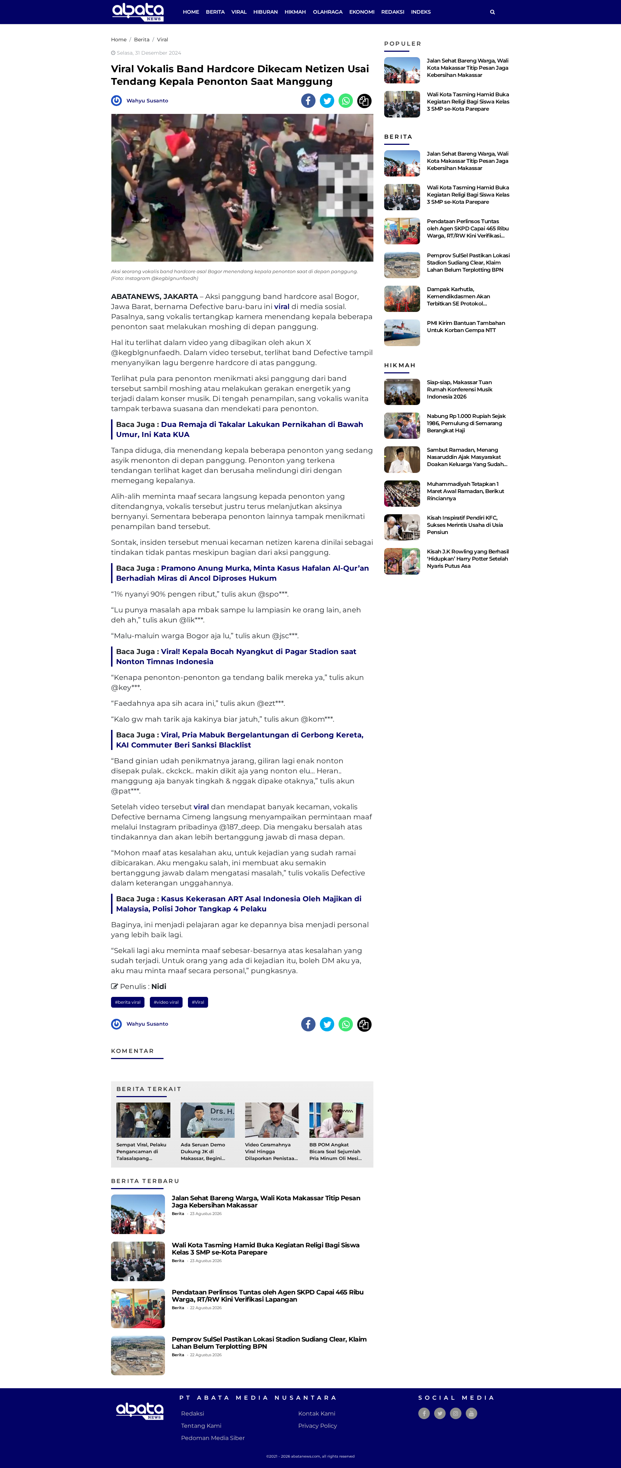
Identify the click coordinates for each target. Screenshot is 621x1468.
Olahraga (327, 12)
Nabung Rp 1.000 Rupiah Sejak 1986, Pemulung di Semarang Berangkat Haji (466, 423)
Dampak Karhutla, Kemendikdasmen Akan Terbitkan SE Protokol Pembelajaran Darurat (458, 300)
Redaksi (392, 12)
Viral (239, 12)
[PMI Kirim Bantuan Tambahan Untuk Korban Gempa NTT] (402, 332)
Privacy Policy (317, 1425)
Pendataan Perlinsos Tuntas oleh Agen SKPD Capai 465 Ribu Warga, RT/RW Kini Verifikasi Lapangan (267, 1295)
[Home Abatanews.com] (138, 11)
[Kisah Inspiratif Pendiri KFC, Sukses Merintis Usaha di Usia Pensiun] (402, 527)
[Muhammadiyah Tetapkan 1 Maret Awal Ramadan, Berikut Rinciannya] (402, 493)
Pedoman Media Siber (213, 1438)
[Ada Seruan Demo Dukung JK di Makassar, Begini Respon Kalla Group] (208, 1119)
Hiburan (265, 12)
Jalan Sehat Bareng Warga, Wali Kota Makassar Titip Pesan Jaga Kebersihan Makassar (266, 1201)
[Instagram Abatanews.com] (455, 1413)
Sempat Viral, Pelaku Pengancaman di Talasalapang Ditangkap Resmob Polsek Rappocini (141, 1158)
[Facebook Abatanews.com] (424, 1413)
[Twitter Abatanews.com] (440, 1413)
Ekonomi (361, 12)
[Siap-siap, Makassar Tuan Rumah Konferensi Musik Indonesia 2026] (402, 392)
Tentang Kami (201, 1425)
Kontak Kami (316, 1413)
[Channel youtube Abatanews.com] (471, 1413)
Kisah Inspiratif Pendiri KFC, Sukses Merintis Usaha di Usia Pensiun (465, 524)
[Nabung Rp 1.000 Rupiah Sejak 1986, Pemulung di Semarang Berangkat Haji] (402, 426)
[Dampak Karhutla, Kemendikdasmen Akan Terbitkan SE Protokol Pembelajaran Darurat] (402, 299)
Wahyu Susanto (147, 100)
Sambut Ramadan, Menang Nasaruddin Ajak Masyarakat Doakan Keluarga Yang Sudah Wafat (465, 460)
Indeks (421, 12)
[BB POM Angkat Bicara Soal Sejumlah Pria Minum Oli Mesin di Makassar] (336, 1119)
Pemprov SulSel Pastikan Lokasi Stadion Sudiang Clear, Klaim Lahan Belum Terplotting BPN (269, 1342)
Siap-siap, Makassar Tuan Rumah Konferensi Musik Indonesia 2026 (459, 389)
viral (282, 306)
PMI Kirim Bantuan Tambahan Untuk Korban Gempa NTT (466, 326)
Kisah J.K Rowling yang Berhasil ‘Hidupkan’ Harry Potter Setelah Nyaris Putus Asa (468, 558)
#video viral (166, 1002)
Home (191, 12)
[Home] (492, 12)
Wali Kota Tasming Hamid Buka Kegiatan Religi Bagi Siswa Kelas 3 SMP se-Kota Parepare (266, 1248)
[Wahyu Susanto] (118, 100)
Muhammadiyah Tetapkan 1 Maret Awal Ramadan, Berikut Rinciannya (465, 491)
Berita (215, 12)
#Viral (198, 1002)
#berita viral (128, 1002)
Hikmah (295, 12)
